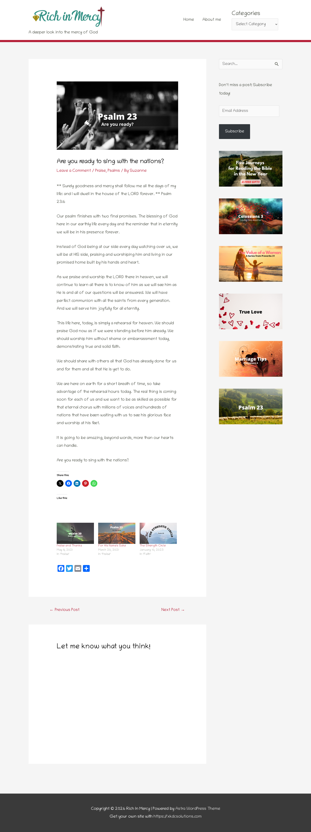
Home (188, 20)
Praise (100, 171)
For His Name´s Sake (112, 545)
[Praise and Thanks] (75, 533)
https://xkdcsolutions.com (178, 816)
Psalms (114, 171)
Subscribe (234, 131)
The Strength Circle (153, 545)
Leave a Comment (74, 171)
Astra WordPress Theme (197, 809)
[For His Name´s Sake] (116, 533)
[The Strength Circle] (158, 533)
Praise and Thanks (69, 545)
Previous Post (65, 610)
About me (211, 20)
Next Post (173, 610)
